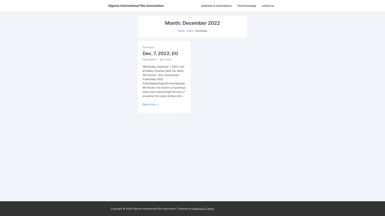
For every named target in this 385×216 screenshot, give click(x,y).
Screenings (148, 47)
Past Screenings (246, 5)
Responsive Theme (203, 208)
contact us (268, 5)
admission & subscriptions (216, 5)
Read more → (150, 104)
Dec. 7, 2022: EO (160, 53)
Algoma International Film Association (136, 6)
